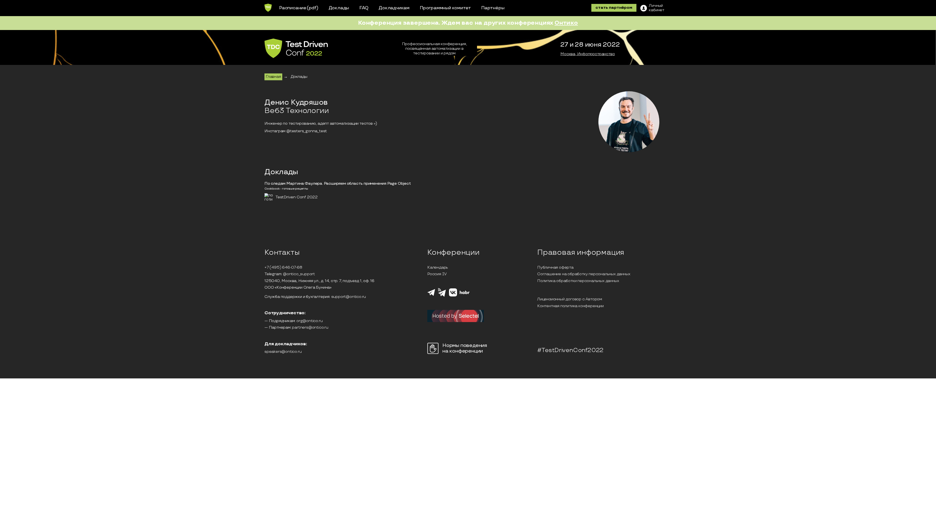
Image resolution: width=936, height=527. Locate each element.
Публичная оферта (555, 267)
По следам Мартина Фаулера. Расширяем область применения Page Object (337, 183)
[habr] (465, 293)
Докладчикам (394, 7)
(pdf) (312, 7)
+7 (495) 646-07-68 (283, 267)
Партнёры (492, 7)
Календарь (437, 267)
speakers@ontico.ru (283, 352)
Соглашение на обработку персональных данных (583, 274)
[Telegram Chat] (431, 295)
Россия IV (437, 274)
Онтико (566, 22)
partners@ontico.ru (310, 327)
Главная (273, 76)
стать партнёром (613, 7)
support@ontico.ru (348, 297)
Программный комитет (445, 7)
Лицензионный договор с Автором (569, 299)
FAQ (363, 7)
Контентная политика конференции (570, 306)
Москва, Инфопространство (587, 54)
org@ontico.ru (309, 321)
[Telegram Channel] (442, 296)
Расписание (292, 7)
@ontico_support (299, 274)
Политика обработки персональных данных (578, 281)
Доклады (339, 7)
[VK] (453, 295)
